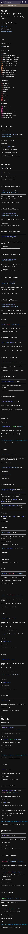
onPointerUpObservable (20, 313)
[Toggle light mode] (25, 2)
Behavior (14, 426)
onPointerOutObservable (12, 293)
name (15, 179)
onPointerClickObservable (12, 202)
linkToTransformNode (19, 885)
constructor (17, 155)
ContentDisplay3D (12, 5)
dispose (16, 779)
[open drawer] (1, 2)
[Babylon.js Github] (22, 2)
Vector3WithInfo (13, 192)
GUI (6, 5)
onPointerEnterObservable (13, 248)
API (2, 5)
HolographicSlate (6, 30)
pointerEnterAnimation (19, 370)
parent (15, 331)
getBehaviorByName (19, 824)
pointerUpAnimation (19, 409)
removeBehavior (18, 927)
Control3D (4, 26)
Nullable (9, 324)
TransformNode (18, 595)
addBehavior (17, 758)
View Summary (12, 23)
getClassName (17, 848)
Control (13, 454)
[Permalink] (10, 130)
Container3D (15, 324)
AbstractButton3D (6, 31)
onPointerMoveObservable (13, 270)
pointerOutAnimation (19, 390)
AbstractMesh (18, 573)
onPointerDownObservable (13, 225)
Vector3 (11, 260)
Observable (5, 192)
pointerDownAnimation (19, 350)
